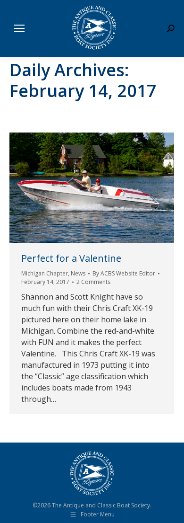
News (78, 273)
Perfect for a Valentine (71, 258)
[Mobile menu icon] (19, 28)
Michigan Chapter (44, 273)
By (123, 273)
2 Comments (93, 282)
